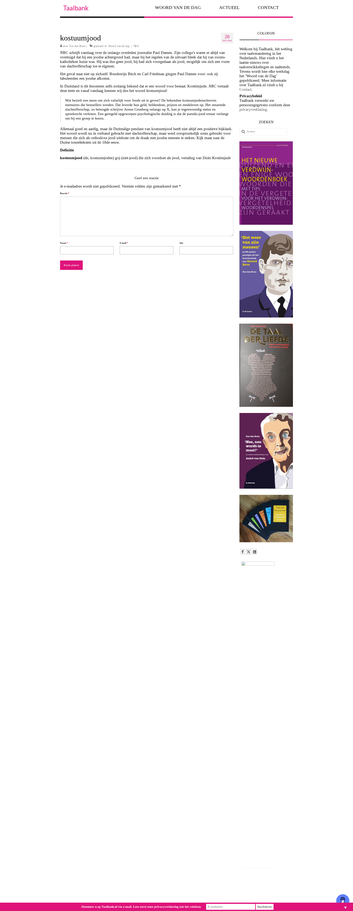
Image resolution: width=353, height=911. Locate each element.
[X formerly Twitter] (248, 551)
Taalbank (75, 8)
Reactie (64, 193)
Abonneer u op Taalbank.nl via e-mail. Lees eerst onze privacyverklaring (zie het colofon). (141, 906)
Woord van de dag (118, 46)
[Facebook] (242, 551)
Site (181, 243)
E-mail (124, 243)
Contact (245, 89)
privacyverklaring (253, 109)
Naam (64, 243)
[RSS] (254, 551)
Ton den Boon (77, 46)
